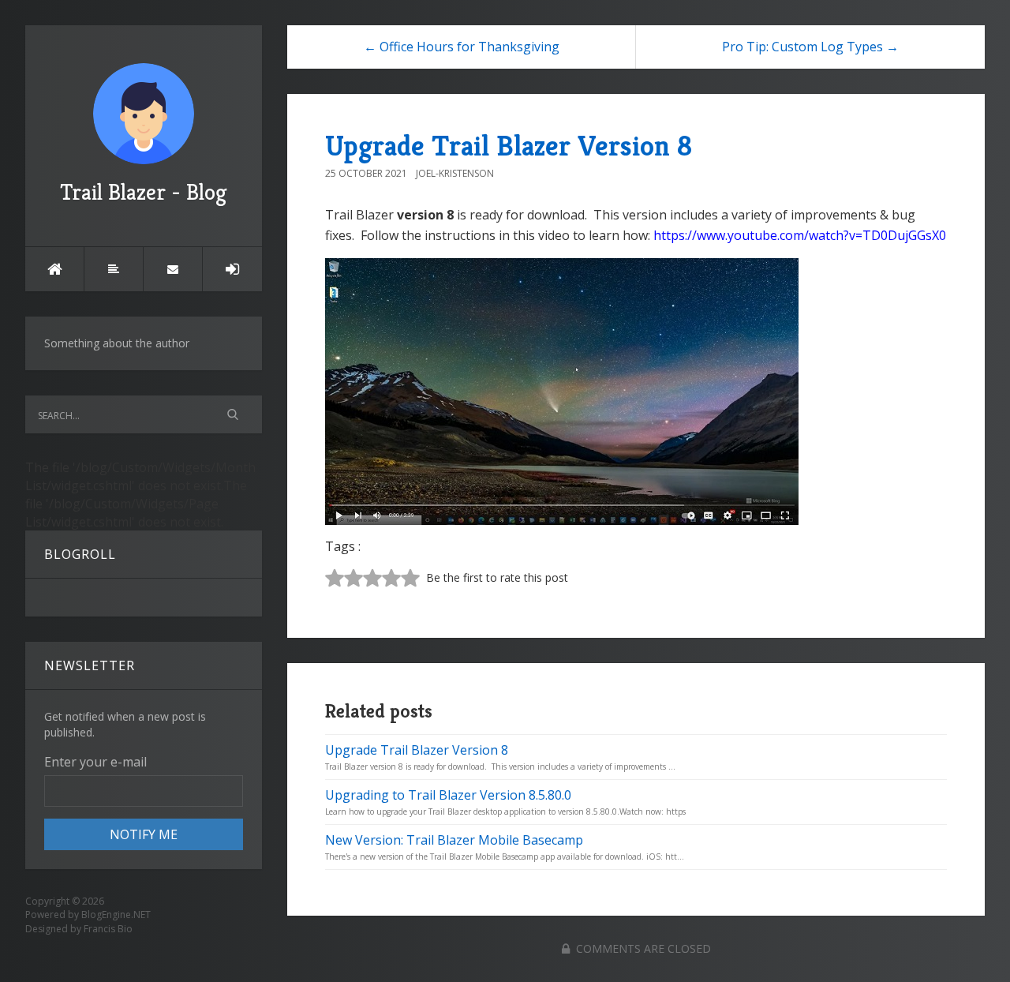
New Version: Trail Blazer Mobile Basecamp (454, 840)
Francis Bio (108, 928)
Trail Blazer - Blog (143, 192)
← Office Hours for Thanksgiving (461, 46)
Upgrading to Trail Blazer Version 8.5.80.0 (448, 795)
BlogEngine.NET (116, 914)
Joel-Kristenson (455, 173)
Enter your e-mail (95, 761)
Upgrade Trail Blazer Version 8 (508, 145)
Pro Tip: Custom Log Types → (810, 46)
